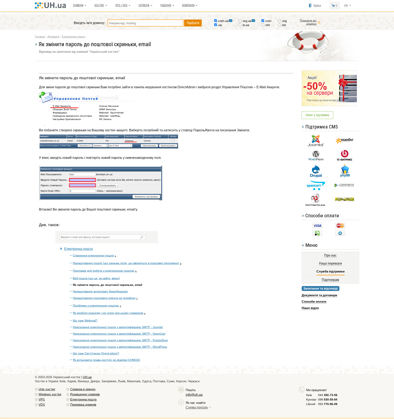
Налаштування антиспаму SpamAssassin (100, 291)
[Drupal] (315, 177)
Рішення (165, 5)
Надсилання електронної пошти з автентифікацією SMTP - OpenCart (119, 333)
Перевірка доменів (83, 404)
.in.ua (245, 25)
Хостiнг (99, 5)
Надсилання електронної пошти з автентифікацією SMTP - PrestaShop (120, 340)
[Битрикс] (344, 160)
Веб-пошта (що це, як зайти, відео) (96, 278)
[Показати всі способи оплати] (340, 235)
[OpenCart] (316, 189)
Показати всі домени (308, 22)
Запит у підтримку (317, 115)
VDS (42, 404)
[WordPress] (316, 159)
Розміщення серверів (85, 394)
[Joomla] (316, 146)
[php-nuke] (344, 200)
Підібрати (193, 23)
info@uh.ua (194, 394)
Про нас (330, 255)
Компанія (188, 5)
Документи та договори (319, 295)
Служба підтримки (330, 271)
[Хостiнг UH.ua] (52, 7)
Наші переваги (330, 263)
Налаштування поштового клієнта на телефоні (104, 298)
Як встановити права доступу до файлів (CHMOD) (106, 360)
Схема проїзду (197, 407)
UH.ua (87, 377)
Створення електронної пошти (93, 255)
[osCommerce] (344, 186)
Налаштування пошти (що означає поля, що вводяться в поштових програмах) (126, 263)
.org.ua (246, 21)
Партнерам (330, 280)
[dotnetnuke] (315, 205)
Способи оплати (314, 301)
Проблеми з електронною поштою (96, 305)
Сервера (144, 5)
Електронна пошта (78, 249)
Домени (78, 5)
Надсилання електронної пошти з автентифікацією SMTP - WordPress (120, 346)
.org (284, 21)
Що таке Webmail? (85, 320)
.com (268, 21)
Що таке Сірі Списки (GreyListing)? (96, 353)
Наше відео (310, 308)
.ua (220, 25)
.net (267, 25)
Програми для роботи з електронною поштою (103, 270)
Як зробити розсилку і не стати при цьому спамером (108, 313)
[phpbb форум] (345, 177)
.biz (284, 25)
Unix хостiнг (47, 389)
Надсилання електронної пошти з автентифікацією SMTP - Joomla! (118, 327)
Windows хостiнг (50, 394)
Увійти (317, 5)
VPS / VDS (121, 5)
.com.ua (223, 21)
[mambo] (344, 142)
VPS (42, 399)
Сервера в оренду (83, 389)
